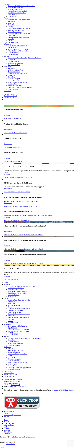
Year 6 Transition (13, 42)
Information (7, 44)
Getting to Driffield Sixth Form (17, 82)
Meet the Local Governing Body (18, 11)
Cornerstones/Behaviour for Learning (19, 28)
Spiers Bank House (13, 14)
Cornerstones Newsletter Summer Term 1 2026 (18, 177)
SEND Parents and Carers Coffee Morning (17, 192)
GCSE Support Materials (15, 63)
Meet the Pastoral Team (15, 9)
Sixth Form (7, 66)
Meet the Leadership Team (16, 7)
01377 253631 (15, 385)
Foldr (5, 427)
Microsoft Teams (9, 425)
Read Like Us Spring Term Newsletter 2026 (17, 220)
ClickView (7, 434)
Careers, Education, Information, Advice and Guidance (24, 58)
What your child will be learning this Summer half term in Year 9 (23, 263)
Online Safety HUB (10, 97)
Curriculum (11, 59)
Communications (9, 94)
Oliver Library (8, 432)
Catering (10, 26)
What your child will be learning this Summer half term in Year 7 (23, 235)
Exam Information (13, 80)
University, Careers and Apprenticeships (20, 87)
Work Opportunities (14, 89)
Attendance (11, 23)
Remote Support (9, 411)
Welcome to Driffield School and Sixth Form (21, 6)
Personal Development (14, 32)
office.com (7, 421)
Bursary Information (14, 72)
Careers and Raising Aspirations (17, 73)
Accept (2, 447)
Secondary (7, 56)
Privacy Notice (10, 444)
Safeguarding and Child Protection (18, 37)
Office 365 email (9, 423)
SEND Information (13, 52)
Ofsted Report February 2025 (17, 13)
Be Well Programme (14, 25)
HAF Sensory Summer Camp (13, 118)
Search (6, 282)
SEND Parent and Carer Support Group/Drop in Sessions (21, 206)
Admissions (11, 21)
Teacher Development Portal (12, 415)
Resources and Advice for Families (18, 49)
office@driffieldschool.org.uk (17, 386)
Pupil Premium (12, 47)
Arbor (6, 420)
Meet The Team (12, 84)
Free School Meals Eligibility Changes (15, 133)
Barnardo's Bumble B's (11, 279)
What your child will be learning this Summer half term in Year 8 (23, 249)
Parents (6, 18)
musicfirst (7, 430)
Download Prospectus (14, 79)
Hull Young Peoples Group (12, 147)
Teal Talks (11, 39)
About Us (7, 4)
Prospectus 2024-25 (14, 65)
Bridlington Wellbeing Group (13, 161)
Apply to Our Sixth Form (15, 70)
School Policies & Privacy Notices (18, 51)
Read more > (8, 115)
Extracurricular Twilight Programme (19, 33)
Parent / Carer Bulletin (10, 96)
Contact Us (11, 75)
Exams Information (13, 61)
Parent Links (11, 35)
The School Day (13, 54)
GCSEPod (7, 428)
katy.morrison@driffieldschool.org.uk (62, 390)
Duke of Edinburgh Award (16, 30)
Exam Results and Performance (17, 46)
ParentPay (7, 413)
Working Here (12, 16)
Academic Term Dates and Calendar (19, 20)
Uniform (10, 40)
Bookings (7, 416)
